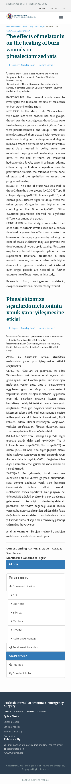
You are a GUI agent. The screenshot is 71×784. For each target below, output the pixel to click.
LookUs (26, 779)
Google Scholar (21, 673)
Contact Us (9, 736)
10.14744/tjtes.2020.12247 (18, 31)
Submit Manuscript (13, 731)
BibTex (17, 612)
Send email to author (25, 647)
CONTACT (54, 8)
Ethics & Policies (12, 726)
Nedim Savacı (46, 64)
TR (63, 8)
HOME (42, 8)
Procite (17, 630)
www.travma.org (14, 752)
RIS (14, 595)
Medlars (17, 621)
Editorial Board (11, 721)
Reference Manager (25, 638)
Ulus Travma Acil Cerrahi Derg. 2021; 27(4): (25, 26)
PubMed (17, 664)
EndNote (18, 603)
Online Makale (41, 779)
